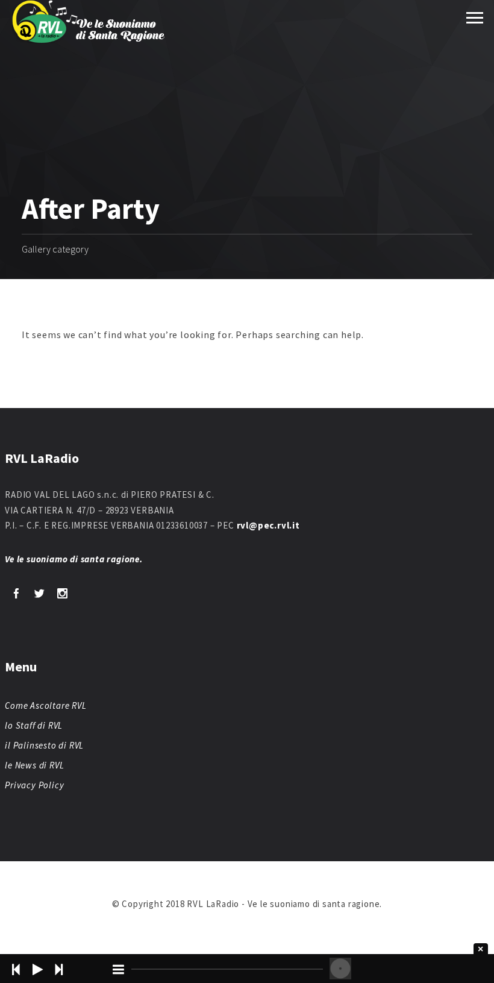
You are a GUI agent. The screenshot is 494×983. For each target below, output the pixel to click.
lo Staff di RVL (34, 725)
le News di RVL (34, 765)
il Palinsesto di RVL (44, 745)
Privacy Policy (34, 785)
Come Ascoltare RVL (45, 705)
